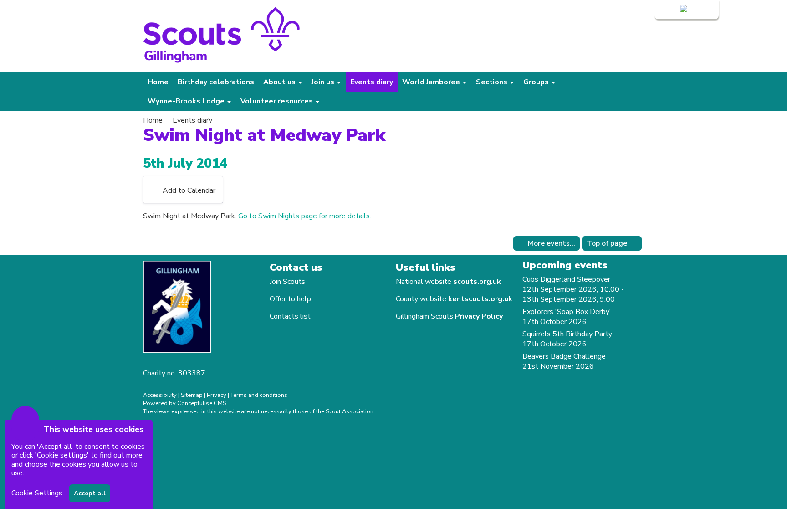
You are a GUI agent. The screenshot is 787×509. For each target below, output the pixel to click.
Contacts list (290, 316)
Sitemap (192, 395)
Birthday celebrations (216, 82)
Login (669, 9)
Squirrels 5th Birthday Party (567, 334)
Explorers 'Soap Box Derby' (566, 312)
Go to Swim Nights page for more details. (304, 216)
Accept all (90, 493)
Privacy (216, 395)
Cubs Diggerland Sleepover (566, 279)
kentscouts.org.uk (480, 299)
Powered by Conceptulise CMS (184, 403)
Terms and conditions (258, 395)
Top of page (607, 243)
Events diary (371, 82)
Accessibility (160, 395)
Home (158, 82)
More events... (551, 243)
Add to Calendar (189, 190)
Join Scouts (287, 282)
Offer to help (290, 299)
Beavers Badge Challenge (564, 356)
